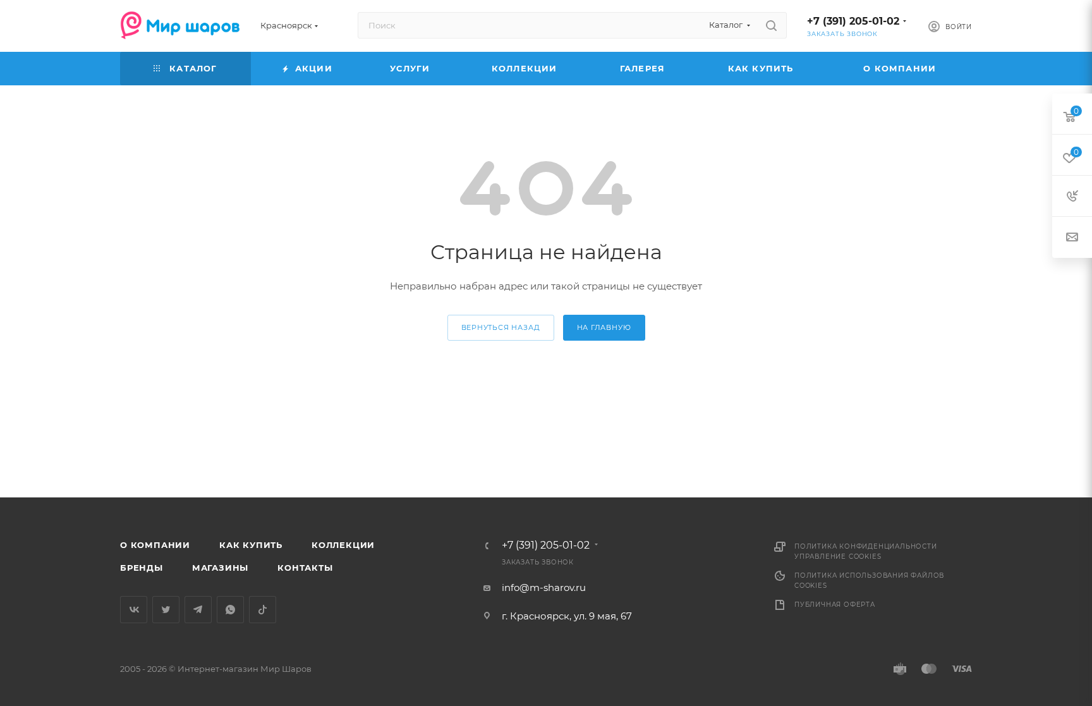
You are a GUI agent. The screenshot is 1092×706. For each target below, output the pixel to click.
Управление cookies (837, 556)
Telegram (198, 609)
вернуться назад (500, 327)
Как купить (250, 545)
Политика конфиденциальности (865, 546)
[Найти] (771, 25)
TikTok (262, 609)
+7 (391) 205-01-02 (853, 21)
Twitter (165, 609)
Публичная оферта (834, 604)
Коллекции (343, 545)
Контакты (304, 568)
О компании (155, 545)
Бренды (141, 568)
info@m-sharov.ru (544, 587)
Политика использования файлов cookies (869, 580)
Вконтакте (133, 609)
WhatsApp (230, 609)
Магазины (220, 568)
